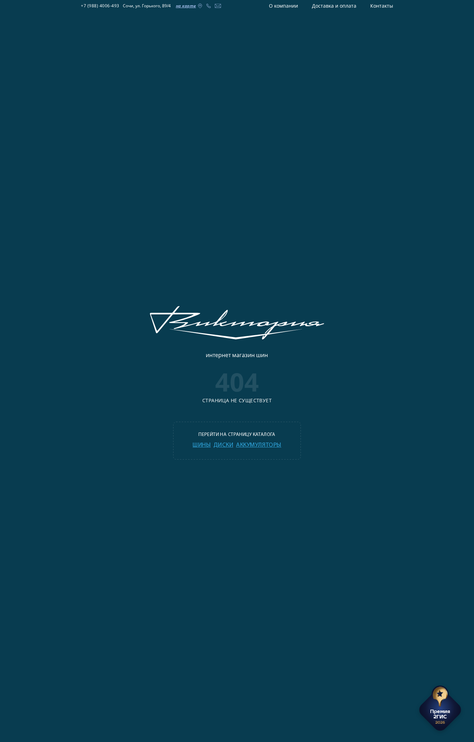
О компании (283, 5)
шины (202, 445)
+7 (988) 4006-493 (100, 6)
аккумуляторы (258, 445)
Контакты (381, 5)
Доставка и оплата (334, 5)
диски (223, 445)
